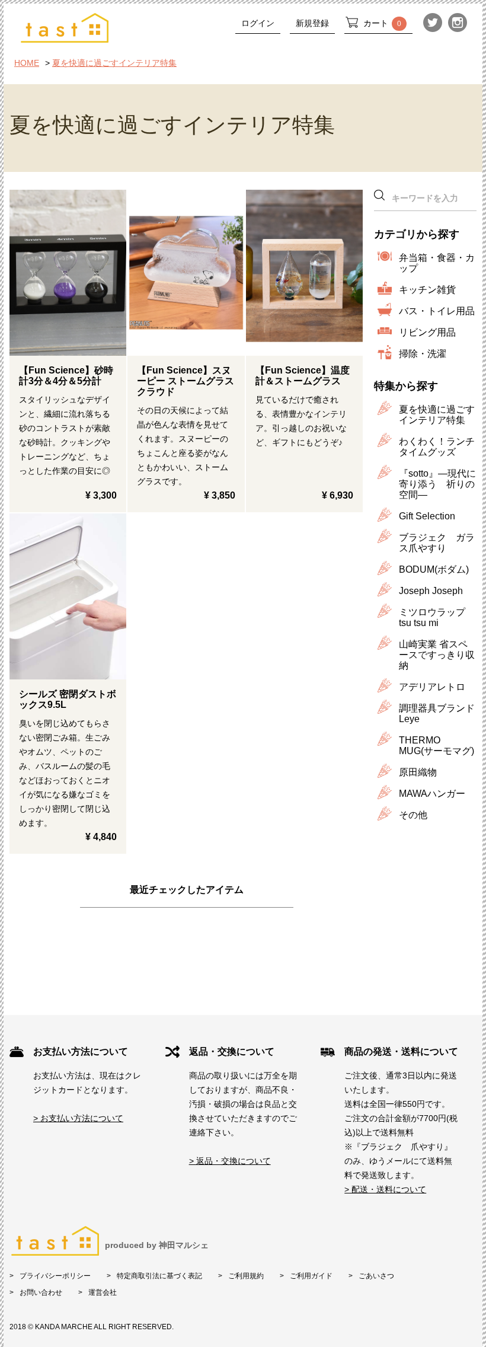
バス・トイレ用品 (437, 311)
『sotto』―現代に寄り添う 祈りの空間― (437, 484)
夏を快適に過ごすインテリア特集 (114, 63)
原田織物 (418, 772)
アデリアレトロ (432, 687)
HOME (26, 63)
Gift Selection (427, 516)
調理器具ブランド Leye (437, 713)
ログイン (257, 23)
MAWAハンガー (432, 794)
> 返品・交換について (230, 1161)
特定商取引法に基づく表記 (159, 1276)
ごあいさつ (376, 1276)
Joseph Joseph (431, 591)
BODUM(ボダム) (434, 569)
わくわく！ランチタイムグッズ (437, 446)
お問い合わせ (41, 1292)
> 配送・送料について (385, 1189)
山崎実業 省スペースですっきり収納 (437, 655)
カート (382, 23)
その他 (413, 815)
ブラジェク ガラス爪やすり (437, 542)
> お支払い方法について (78, 1118)
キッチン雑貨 (427, 290)
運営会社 (102, 1292)
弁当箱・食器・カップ (437, 263)
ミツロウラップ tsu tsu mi (432, 617)
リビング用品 (427, 332)
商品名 (67, 273)
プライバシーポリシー (55, 1276)
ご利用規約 (246, 1276)
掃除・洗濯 (422, 354)
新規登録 (312, 23)
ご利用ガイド (311, 1276)
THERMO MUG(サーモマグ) (436, 745)
